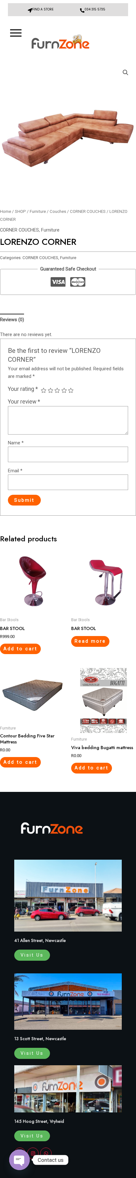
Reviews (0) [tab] (12, 319)
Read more (90, 641)
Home (5, 211)
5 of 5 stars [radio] (71, 390)
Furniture (38, 211)
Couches (58, 211)
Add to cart (20, 649)
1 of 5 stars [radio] (43, 390)
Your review (24, 401)
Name (16, 443)
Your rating (23, 389)
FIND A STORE (42, 9)
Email (15, 471)
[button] (125, 72)
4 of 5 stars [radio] (64, 390)
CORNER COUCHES (88, 211)
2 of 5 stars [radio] (50, 390)
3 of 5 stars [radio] (57, 390)
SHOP (20, 211)
